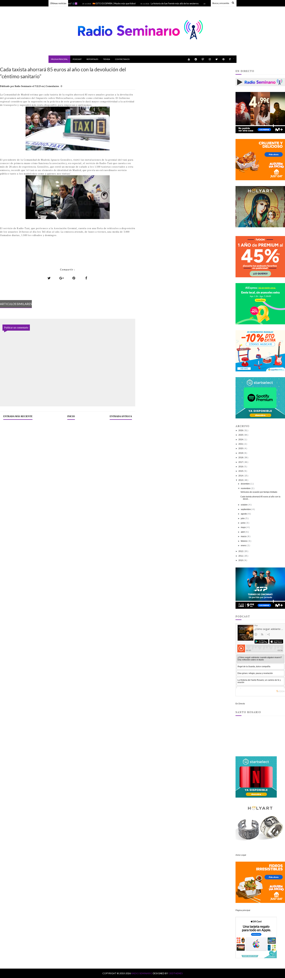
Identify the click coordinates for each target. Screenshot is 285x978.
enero (244, 545)
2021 (241, 444)
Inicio (71, 416)
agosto (244, 514)
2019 (241, 453)
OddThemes (175, 973)
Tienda (106, 59)
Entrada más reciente (17, 416)
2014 (241, 476)
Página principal (59, 59)
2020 (241, 448)
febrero (244, 541)
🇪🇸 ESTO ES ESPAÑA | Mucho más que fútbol (94, 3)
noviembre (246, 488)
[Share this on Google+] (61, 278)
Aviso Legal (241, 855)
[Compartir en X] (49, 278)
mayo (243, 527)
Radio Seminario (142, 973)
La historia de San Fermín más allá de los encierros (155, 3)
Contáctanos (122, 59)
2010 (241, 560)
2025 (241, 435)
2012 (241, 551)
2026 (241, 430)
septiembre (246, 509)
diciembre (245, 484)
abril (243, 532)
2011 (241, 556)
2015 (241, 471)
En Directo (240, 704)
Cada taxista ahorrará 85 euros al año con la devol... (260, 498)
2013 (241, 480)
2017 (241, 462)
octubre (244, 505)
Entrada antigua (121, 416)
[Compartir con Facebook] (86, 278)
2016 (241, 466)
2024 (241, 439)
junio (243, 523)
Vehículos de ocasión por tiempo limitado (258, 492)
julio (243, 518)
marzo (244, 536)
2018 (241, 457)
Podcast (77, 59)
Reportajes (92, 59)
